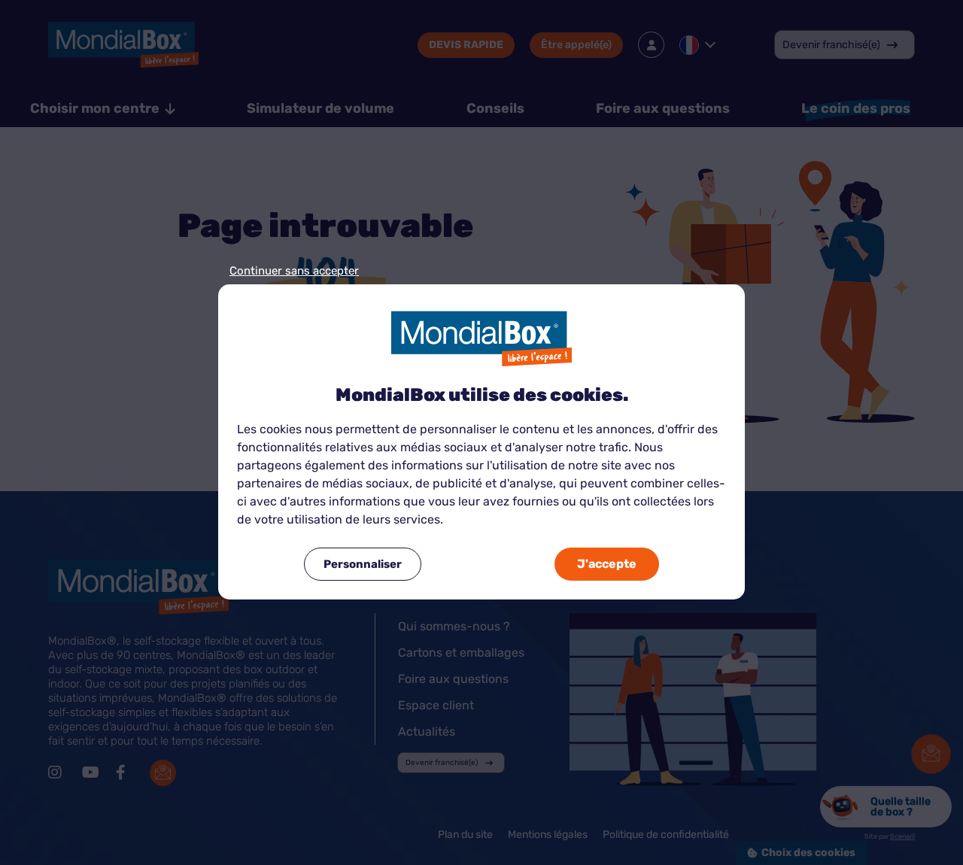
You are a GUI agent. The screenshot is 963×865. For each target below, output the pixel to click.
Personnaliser (363, 564)
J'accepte (606, 564)
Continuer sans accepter (294, 271)
